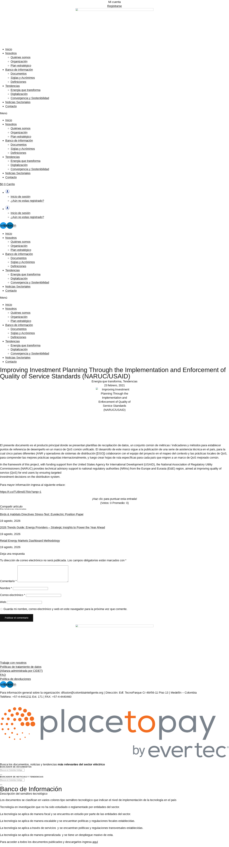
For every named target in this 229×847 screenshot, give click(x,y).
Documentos (19, 73)
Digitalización (19, 94)
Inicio (8, 49)
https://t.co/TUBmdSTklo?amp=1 (20, 491)
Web (3, 602)
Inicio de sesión (20, 196)
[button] (114, 113)
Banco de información (19, 69)
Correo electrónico (12, 595)
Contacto (11, 106)
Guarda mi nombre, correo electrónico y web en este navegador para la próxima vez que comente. (65, 609)
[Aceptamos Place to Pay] (114, 758)
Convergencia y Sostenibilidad (30, 98)
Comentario (8, 581)
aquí (95, 842)
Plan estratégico (21, 65)
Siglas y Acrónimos (23, 77)
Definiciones (18, 81)
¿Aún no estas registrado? (27, 200)
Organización (19, 61)
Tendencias (12, 86)
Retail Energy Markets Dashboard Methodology (30, 540)
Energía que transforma (25, 90)
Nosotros (11, 53)
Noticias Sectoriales (17, 102)
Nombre (6, 588)
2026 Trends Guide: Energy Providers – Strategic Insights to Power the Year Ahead (52, 527)
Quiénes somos (20, 57)
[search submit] (1, 774)
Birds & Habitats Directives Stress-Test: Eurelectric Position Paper (41, 514)
